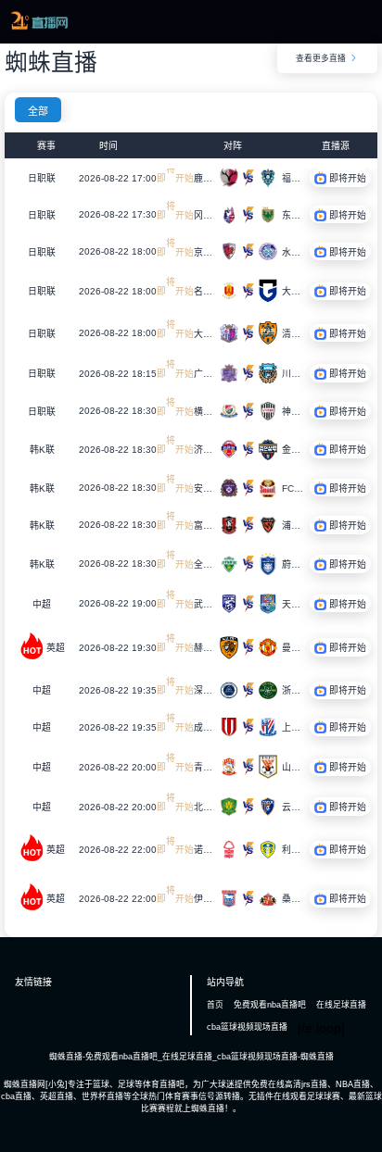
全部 (38, 111)
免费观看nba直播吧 (270, 1004)
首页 (215, 1004)
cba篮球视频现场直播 (247, 1027)
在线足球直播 (341, 1004)
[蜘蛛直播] (39, 26)
